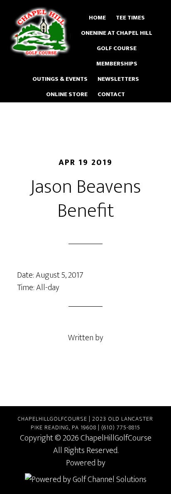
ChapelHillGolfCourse (40, 32)
